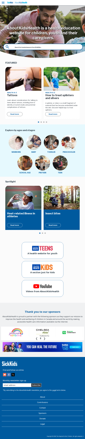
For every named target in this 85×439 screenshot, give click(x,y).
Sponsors (42, 413)
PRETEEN (42, 172)
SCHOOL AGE (25, 172)
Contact (42, 408)
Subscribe (36, 385)
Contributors (42, 402)
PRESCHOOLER (69, 152)
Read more (14, 114)
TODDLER (51, 152)
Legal (54, 390)
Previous (36, 338)
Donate (43, 418)
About (42, 397)
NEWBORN (16, 152)
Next (44, 338)
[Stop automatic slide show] (40, 338)
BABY (33, 152)
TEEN (60, 172)
